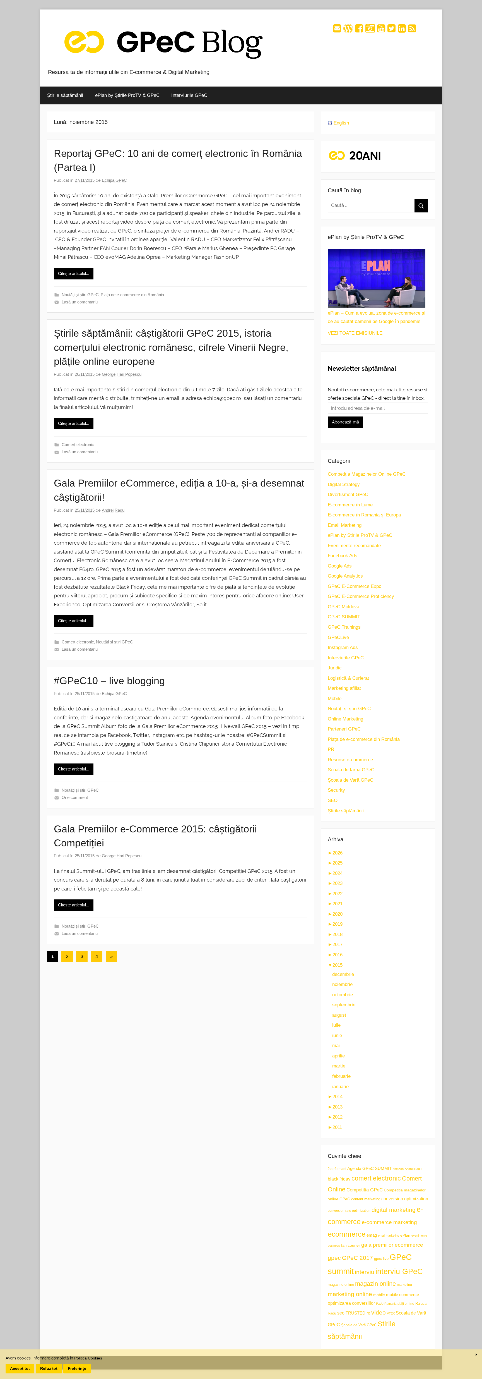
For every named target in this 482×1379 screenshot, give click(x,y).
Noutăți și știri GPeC (80, 294)
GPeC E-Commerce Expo (354, 586)
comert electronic (376, 1178)
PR (331, 749)
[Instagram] (370, 30)
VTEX (391, 1313)
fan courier (350, 1245)
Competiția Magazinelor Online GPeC (367, 474)
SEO (333, 800)
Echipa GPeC (114, 180)
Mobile (334, 698)
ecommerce (346, 1234)
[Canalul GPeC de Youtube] (381, 30)
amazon (398, 1168)
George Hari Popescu (121, 374)
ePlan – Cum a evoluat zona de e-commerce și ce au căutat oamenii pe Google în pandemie (376, 317)
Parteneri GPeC (344, 729)
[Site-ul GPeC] (348, 30)
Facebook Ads (342, 555)
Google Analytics (345, 576)
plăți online (405, 1303)
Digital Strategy (344, 484)
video (378, 1312)
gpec (334, 1257)
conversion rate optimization (349, 1211)
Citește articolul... (73, 273)
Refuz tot (48, 1368)
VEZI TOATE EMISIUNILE (355, 333)
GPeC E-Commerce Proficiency (361, 596)
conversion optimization (404, 1198)
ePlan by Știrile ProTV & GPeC (127, 95)
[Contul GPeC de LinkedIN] (402, 30)
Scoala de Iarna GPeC (351, 769)
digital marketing (394, 1209)
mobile (379, 1294)
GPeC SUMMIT (344, 616)
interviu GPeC (399, 1271)
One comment (75, 797)
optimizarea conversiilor (351, 1303)
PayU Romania (386, 1303)
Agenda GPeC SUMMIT (369, 1168)
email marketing (388, 1235)
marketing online (350, 1294)
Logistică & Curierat (348, 678)
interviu (364, 1272)
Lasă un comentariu (80, 302)
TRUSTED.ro (358, 1313)
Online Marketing (345, 719)
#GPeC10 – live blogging (109, 680)
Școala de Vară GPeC (350, 780)
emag (372, 1235)
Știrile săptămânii (65, 95)
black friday (339, 1178)
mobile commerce (402, 1294)
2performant (337, 1168)
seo (340, 1313)
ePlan (405, 1235)
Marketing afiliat (344, 688)
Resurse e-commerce (350, 759)
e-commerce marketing (389, 1222)
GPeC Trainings (344, 627)
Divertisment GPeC (348, 494)
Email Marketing (345, 525)
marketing (404, 1285)
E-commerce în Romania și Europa (364, 515)
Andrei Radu (113, 510)
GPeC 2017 (357, 1257)
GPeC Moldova (343, 606)
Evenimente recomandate (354, 545)
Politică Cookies (88, 1358)
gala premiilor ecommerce (392, 1245)
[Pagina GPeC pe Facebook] (359, 30)
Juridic (335, 668)
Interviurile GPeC (189, 95)
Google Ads (340, 566)
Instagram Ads (343, 647)
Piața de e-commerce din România (132, 294)
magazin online (375, 1283)
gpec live (381, 1258)
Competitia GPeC (364, 1190)
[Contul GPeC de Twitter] (391, 30)
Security (336, 790)
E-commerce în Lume (350, 504)
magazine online (341, 1284)
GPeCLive (338, 637)
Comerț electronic (78, 444)
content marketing (365, 1199)
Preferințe (77, 1368)
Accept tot (20, 1368)
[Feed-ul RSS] (412, 30)
